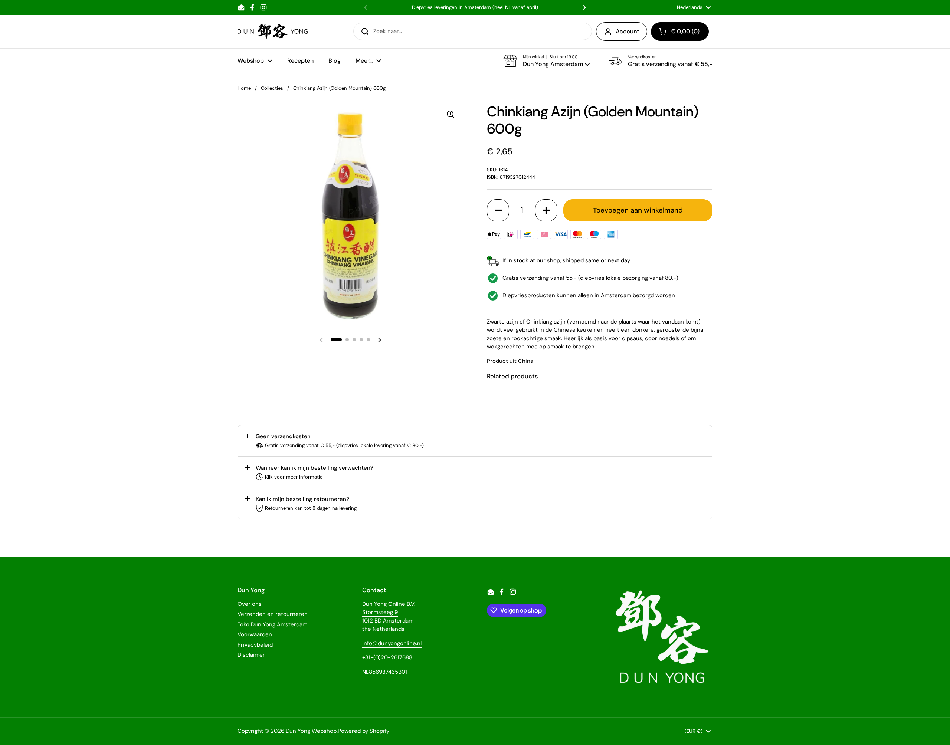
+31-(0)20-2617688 (387, 657)
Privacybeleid (255, 645)
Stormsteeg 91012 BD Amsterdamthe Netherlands (387, 620)
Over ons (250, 604)
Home (244, 88)
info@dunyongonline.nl (392, 643)
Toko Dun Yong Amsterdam (272, 624)
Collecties (272, 88)
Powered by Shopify (363, 731)
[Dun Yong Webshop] (273, 31)
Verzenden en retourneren (273, 614)
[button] (546, 61)
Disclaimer (251, 655)
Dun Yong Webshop (311, 731)
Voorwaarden (255, 634)
